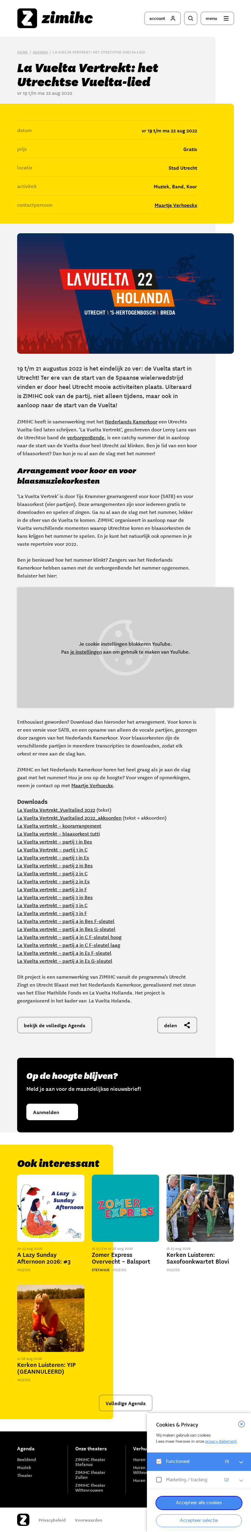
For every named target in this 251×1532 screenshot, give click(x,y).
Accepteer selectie (199, 1520)
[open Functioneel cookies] (241, 1462)
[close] (241, 1424)
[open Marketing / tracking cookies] (241, 1480)
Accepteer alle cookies (199, 1503)
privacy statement (221, 1441)
